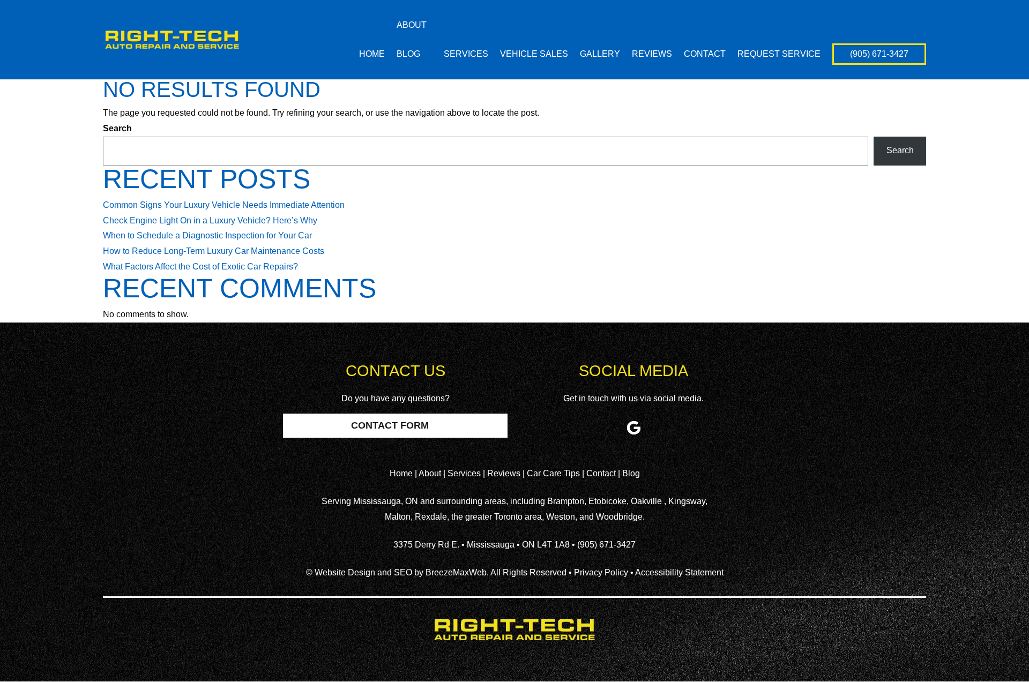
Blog (408, 54)
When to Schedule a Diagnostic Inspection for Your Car (207, 235)
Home (372, 54)
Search (117, 128)
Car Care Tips (554, 473)
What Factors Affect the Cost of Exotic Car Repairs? (200, 266)
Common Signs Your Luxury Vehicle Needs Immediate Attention (224, 204)
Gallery (600, 54)
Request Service (779, 54)
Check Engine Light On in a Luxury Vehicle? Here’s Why (210, 220)
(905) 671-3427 (879, 53)
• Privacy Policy (598, 572)
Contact (705, 54)
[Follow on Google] (633, 427)
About (412, 25)
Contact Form (390, 425)
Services (466, 54)
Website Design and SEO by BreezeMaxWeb (401, 572)
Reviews (652, 54)
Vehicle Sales (534, 54)
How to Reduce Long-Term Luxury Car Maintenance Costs (213, 251)
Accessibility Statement (679, 572)
